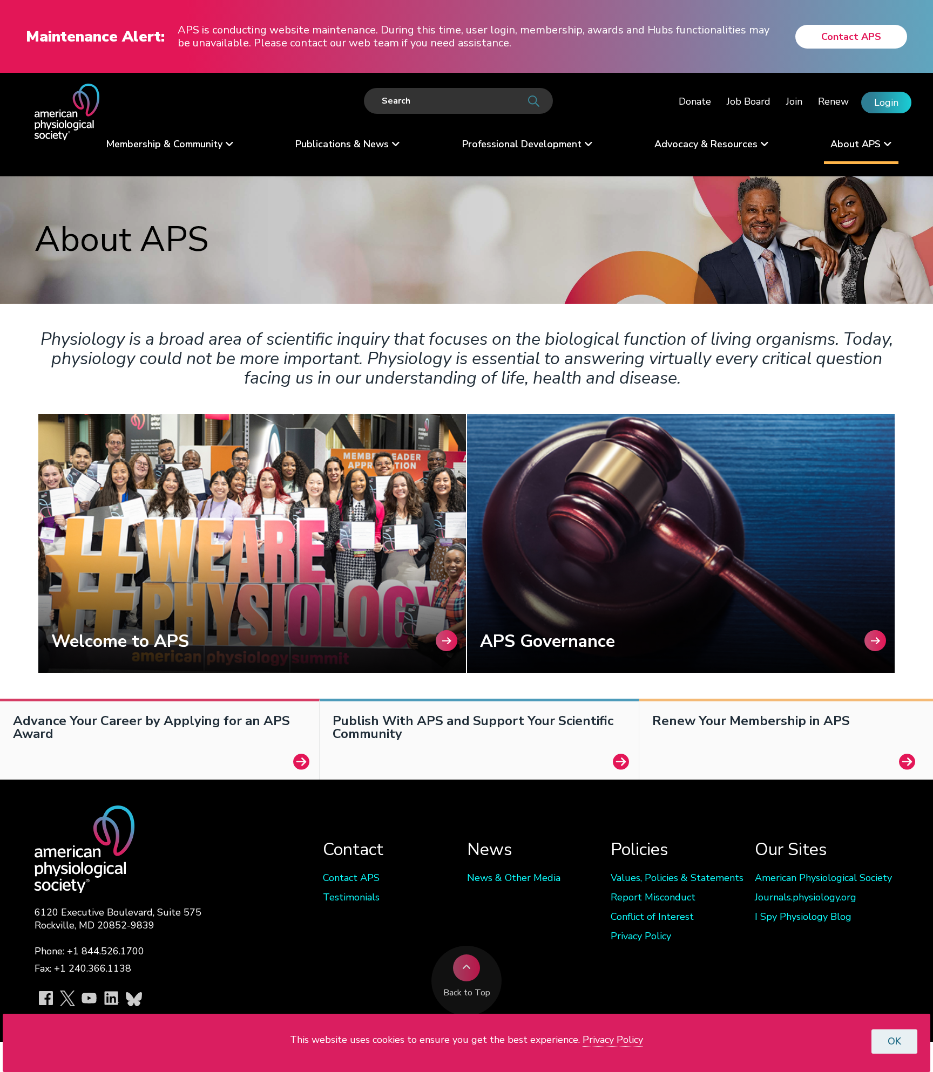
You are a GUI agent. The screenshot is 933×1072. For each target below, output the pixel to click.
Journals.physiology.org (805, 897)
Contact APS (851, 36)
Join (794, 101)
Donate (695, 101)
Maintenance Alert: (95, 36)
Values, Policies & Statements (677, 877)
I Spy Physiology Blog (803, 916)
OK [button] (894, 1041)
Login (886, 102)
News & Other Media (513, 877)
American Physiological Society (823, 877)
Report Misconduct (653, 897)
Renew (833, 101)
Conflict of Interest (652, 916)
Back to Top (466, 993)
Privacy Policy (641, 936)
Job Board (748, 101)
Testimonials (351, 897)
